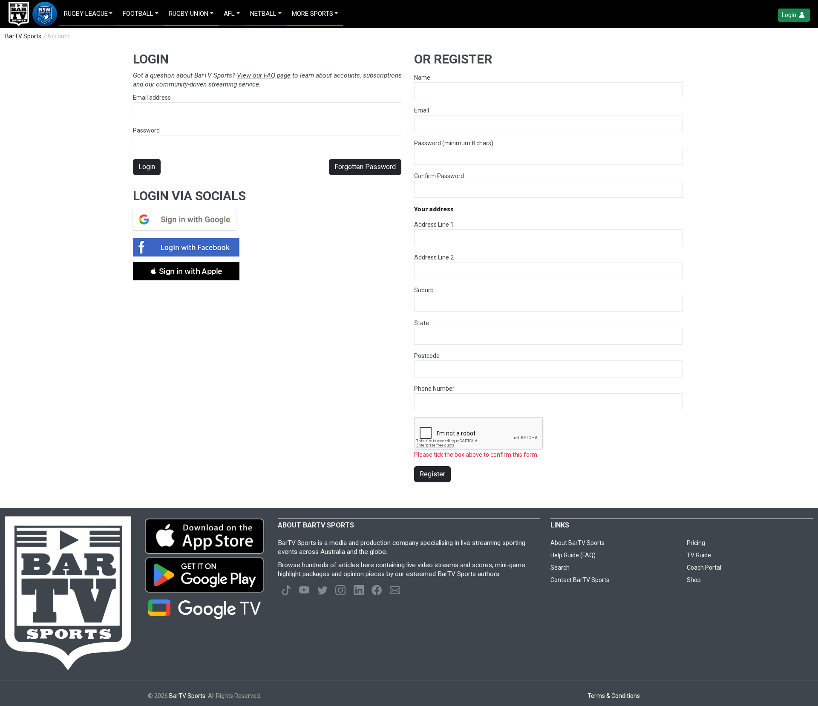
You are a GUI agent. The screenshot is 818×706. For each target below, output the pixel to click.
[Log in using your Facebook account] (189, 247)
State (421, 323)
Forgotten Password (365, 167)
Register (432, 474)
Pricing (696, 542)
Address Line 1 (434, 224)
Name (422, 77)
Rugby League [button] (86, 13)
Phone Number (434, 388)
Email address (152, 97)
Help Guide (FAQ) (573, 555)
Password (146, 130)
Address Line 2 (434, 257)
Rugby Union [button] (188, 13)
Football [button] (138, 13)
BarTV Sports (23, 36)
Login (790, 15)
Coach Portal (704, 567)
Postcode (427, 355)
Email (421, 110)
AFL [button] (229, 13)
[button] (186, 271)
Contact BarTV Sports (579, 579)
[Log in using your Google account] (187, 219)
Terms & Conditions (614, 695)
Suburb (424, 290)
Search (560, 567)
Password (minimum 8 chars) (453, 143)
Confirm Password (439, 176)
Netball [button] (263, 13)
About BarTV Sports (577, 542)
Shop (694, 579)
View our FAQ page (264, 75)
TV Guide (699, 555)
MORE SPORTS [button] (312, 13)
